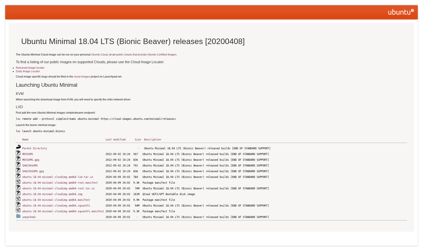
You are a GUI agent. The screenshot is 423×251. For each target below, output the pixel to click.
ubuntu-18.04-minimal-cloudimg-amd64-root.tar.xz (58, 188)
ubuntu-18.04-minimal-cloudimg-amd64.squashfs (56, 205)
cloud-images (82, 76)
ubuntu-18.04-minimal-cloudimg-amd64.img (52, 194)
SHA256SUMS (30, 165)
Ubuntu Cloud (99, 54)
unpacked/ (29, 217)
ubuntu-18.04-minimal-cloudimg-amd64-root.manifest (60, 182)
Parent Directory (34, 148)
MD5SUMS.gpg (30, 159)
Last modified (116, 139)
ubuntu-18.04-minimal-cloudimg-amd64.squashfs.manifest (63, 211)
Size (138, 139)
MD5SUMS (27, 154)
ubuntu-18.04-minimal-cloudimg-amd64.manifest (56, 199)
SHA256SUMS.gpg (33, 171)
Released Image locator (30, 67)
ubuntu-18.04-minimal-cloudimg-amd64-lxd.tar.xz (57, 177)
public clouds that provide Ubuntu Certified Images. (146, 54)
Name (25, 139)
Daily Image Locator (28, 71)
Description (152, 139)
